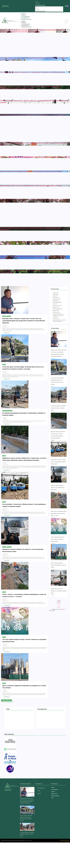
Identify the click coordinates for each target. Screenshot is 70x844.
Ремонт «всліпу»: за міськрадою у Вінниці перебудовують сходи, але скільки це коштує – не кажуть (34, 144)
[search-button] (66, 22)
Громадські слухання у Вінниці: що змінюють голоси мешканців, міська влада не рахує (32, 115)
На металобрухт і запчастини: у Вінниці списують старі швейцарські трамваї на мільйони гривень (33, 101)
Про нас (37, 8)
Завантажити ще (6, 700)
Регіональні (8, 316)
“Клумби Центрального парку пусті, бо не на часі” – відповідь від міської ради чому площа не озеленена (34, 201)
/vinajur (38, 790)
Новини (23, 21)
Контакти (38, 9)
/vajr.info (39, 793)
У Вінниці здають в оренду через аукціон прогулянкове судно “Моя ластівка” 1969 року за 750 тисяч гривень (34, 271)
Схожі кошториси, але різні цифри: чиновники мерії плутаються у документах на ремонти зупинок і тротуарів (33, 59)
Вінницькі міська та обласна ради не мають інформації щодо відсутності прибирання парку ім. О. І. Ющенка (34, 243)
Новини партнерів (26, 27)
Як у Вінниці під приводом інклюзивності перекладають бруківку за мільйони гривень (32, 72)
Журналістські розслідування (7, 410)
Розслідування (25, 24)
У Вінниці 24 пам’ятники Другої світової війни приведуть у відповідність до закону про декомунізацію (32, 257)
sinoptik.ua (63, 609)
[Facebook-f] (65, 6)
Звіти (37, 7)
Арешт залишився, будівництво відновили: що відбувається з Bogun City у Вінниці (31, 171)
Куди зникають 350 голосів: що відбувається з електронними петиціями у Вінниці (31, 185)
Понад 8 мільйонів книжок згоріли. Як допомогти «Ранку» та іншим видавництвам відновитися (31, 229)
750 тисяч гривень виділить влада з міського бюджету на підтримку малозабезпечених (33, 157)
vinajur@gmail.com (41, 788)
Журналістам (25, 25)
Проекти (23, 22)
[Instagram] (67, 6)
